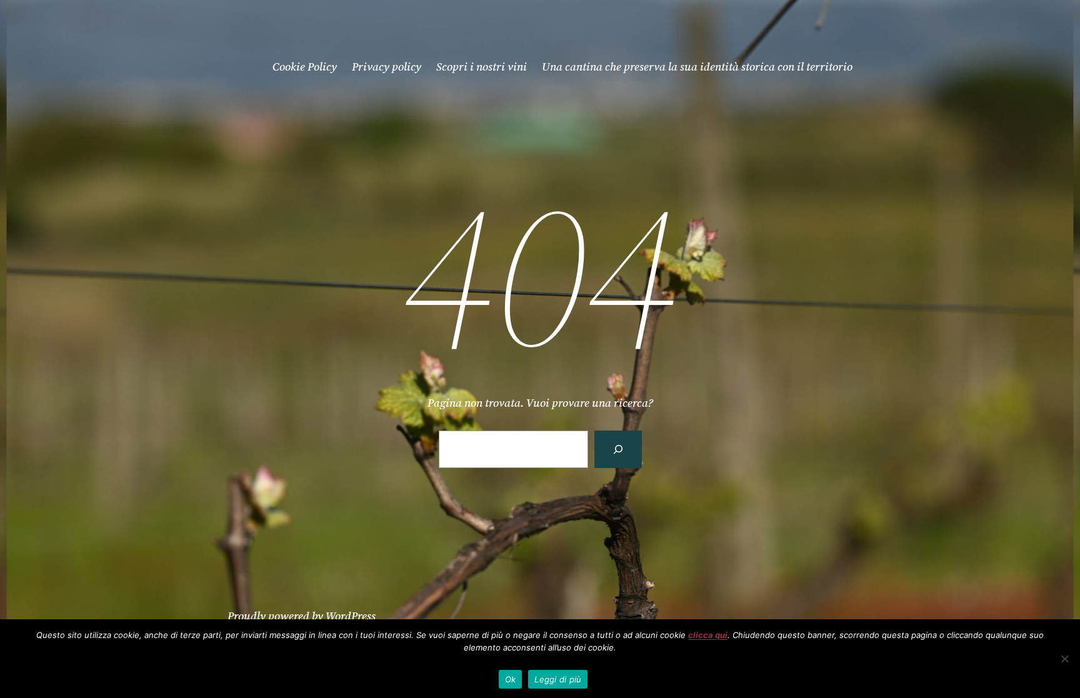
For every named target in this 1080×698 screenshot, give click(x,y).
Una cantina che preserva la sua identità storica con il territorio (697, 66)
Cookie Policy (304, 66)
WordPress (351, 616)
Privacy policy (386, 66)
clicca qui (708, 635)
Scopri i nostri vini (481, 66)
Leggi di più (557, 679)
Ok (510, 679)
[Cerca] (618, 449)
